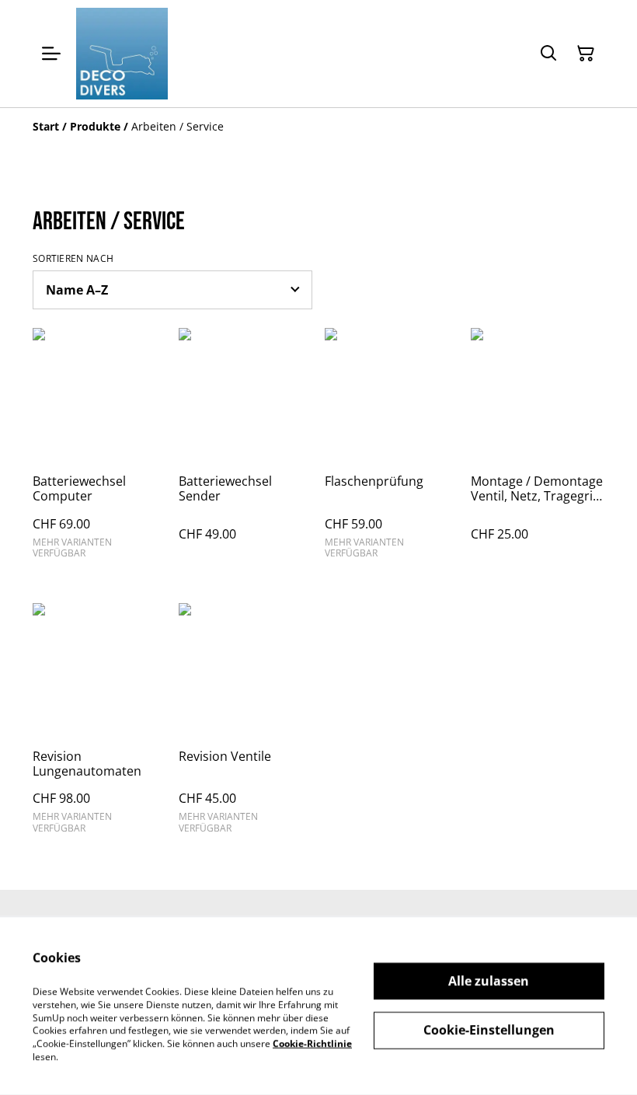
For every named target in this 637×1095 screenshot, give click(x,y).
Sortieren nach (73, 258)
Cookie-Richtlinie (312, 1043)
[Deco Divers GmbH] (122, 53)
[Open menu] (51, 54)
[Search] (548, 54)
